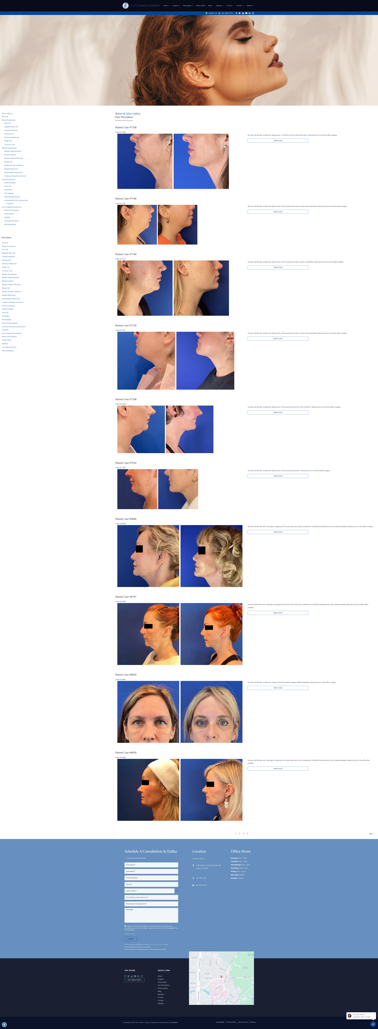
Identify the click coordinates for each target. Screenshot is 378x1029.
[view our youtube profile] (246, 13)
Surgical (161, 979)
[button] (169, 5)
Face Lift (7, 186)
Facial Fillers (9, 214)
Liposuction (9, 134)
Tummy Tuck (9, 144)
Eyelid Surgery (10, 183)
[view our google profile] (242, 13)
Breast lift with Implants (13, 165)
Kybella (7, 217)
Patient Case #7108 (125, 399)
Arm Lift (7, 123)
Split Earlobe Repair (12, 197)
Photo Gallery (163, 988)
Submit (131, 939)
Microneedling (10, 224)
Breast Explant (10, 155)
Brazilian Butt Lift (11, 127)
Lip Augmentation (11, 221)
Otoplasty (8, 190)
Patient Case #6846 (125, 518)
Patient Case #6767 (125, 596)
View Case (278, 140)
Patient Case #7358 (125, 127)
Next (372, 834)
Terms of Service (161, 944)
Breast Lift (8, 162)
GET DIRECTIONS (134, 980)
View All (5, 116)
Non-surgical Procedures (11, 207)
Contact (161, 1000)
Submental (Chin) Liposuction (16, 200)
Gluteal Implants (10, 130)
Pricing (160, 997)
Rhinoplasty (9, 193)
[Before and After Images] (173, 188)
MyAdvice (174, 1022)
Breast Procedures (9, 148)
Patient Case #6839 (125, 752)
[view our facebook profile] (236, 13)
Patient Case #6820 (125, 674)
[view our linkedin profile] (249, 13)
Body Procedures (9, 120)
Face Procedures (8, 179)
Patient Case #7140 (125, 254)
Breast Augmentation (13, 151)
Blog (159, 991)
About (160, 976)
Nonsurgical (162, 982)
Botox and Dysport (11, 210)
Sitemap (252, 1022)
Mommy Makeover (11, 137)
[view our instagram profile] (253, 13)
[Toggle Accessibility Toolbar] (4, 1024)
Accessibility (220, 1022)
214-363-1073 (201, 878)
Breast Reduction (11, 169)
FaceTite (10, 203)
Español (161, 1003)
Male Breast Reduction (13, 172)
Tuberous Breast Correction (15, 176)
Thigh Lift (8, 141)
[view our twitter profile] (239, 13)
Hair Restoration (164, 985)
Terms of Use (243, 1022)
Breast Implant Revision (13, 158)
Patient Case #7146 (125, 198)
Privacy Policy (130, 934)
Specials (161, 994)
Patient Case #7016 (125, 462)
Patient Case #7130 (125, 325)
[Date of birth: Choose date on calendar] (177, 891)
